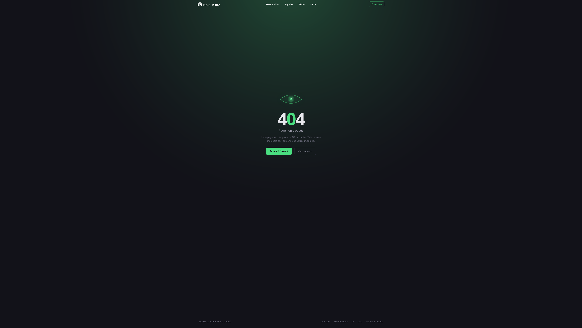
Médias (301, 4)
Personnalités (273, 4)
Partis (313, 4)
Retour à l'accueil (279, 151)
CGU (360, 321)
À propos (326, 321)
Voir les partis (305, 151)
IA (353, 321)
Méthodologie (341, 321)
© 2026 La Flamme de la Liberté (215, 321)
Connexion (376, 4)
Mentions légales (374, 321)
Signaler (289, 4)
